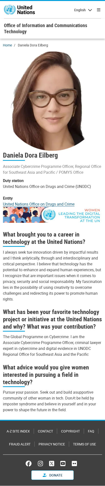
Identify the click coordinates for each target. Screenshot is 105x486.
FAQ (91, 431)
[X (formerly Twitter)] (52, 463)
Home (7, 45)
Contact (45, 431)
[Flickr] (74, 463)
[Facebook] (30, 463)
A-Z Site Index (18, 431)
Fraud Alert (20, 444)
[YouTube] (63, 463)
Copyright (70, 431)
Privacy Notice (52, 444)
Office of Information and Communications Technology (45, 28)
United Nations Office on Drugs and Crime (38, 204)
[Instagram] (40, 463)
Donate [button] (56, 475)
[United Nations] (19, 10)
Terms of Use (84, 444)
